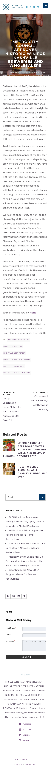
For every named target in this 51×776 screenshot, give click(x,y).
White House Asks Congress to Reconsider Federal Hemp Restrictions (24, 535)
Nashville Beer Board (18, 340)
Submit (25, 657)
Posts (19, 764)
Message (10, 641)
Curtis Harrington (30, 73)
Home (16, 760)
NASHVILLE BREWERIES (13, 366)
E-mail (9, 634)
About (25, 760)
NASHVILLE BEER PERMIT (14, 353)
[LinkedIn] (34, 7)
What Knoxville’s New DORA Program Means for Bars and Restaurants (22, 574)
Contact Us (30, 764)
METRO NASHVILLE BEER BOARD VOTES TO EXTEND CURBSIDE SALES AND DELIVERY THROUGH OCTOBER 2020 (25, 450)
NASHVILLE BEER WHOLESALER (17, 360)
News (46, 75)
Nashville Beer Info (33, 75)
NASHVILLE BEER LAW (13, 346)
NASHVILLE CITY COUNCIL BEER (17, 373)
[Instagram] (30, 7)
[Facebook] (27, 7)
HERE (33, 312)
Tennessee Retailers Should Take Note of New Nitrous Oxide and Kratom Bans (25, 548)
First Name (11, 628)
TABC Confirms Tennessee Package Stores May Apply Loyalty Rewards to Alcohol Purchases (24, 521)
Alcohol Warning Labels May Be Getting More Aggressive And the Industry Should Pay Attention (24, 561)
